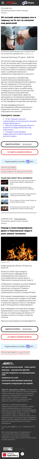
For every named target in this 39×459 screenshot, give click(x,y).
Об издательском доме (12, 367)
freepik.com (5, 262)
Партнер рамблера (20, 449)
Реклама (5, 370)
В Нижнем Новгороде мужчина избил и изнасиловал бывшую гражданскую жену (23, 182)
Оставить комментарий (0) (19, 152)
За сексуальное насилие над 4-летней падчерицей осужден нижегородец (22, 207)
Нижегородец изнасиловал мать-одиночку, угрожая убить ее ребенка (22, 188)
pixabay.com (28, 54)
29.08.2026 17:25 (6, 219)
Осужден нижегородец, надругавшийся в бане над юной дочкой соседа (17, 134)
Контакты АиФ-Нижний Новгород (17, 381)
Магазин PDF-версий (20, 370)
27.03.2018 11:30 (6, 8)
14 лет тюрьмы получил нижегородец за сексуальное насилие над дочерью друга (19, 121)
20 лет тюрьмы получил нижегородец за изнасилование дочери (23, 201)
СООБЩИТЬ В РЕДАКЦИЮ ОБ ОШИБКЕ (17, 383)
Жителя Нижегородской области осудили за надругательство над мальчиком (18, 128)
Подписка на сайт (10, 378)
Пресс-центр (30, 367)
